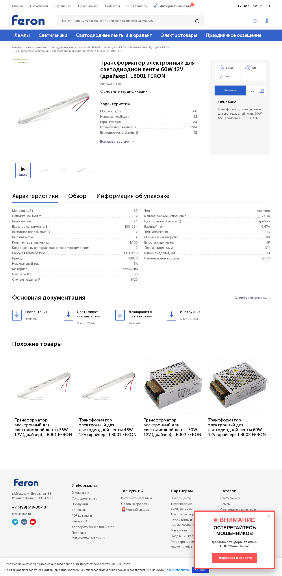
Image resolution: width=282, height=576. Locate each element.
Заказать (230, 90)
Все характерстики (114, 142)
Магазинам (179, 530)
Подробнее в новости (235, 557)
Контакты (112, 6)
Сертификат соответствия (88, 314)
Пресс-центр (88, 6)
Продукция (80, 504)
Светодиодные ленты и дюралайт (114, 35)
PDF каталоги (136, 6)
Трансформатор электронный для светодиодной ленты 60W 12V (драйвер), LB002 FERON (237, 427)
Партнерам (63, 6)
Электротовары (179, 35)
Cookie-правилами (177, 570)
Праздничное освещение (233, 35)
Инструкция (190, 312)
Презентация (36, 312)
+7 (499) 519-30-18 (253, 6)
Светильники (53, 35)
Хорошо (200, 570)
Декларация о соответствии (140, 314)
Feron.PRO (79, 521)
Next (93, 171)
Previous (13, 171)
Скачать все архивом (251, 298)
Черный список (137, 510)
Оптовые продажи (135, 504)
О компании (39, 6)
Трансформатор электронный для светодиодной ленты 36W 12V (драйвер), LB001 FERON (43, 427)
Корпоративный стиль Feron (93, 527)
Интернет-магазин (175, 6)
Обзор (77, 196)
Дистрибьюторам (184, 514)
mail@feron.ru (21, 514)
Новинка (20, 62)
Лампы (22, 35)
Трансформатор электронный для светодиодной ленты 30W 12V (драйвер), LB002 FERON (172, 427)
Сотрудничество (85, 498)
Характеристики (35, 196)
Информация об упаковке (132, 196)
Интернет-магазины (136, 498)
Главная (18, 6)
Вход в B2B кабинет (185, 536)
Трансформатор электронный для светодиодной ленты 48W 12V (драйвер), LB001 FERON (108, 427)
